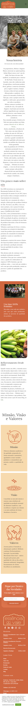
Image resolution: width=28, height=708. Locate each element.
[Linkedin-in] (9, 628)
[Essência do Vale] (8, 4)
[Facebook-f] (5, 628)
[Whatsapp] (19, 628)
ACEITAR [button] (18, 704)
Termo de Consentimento (13, 701)
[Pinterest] (12, 628)
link (2, 400)
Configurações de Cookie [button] (8, 704)
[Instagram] (16, 628)
